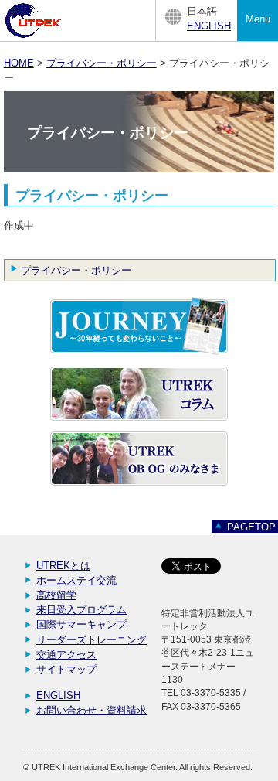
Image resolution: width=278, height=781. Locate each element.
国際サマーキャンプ (81, 624)
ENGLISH (209, 26)
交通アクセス (66, 654)
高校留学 (56, 595)
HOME (19, 63)
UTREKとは (63, 565)
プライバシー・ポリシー (101, 63)
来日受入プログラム (81, 610)
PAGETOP (251, 527)
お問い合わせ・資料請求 (91, 710)
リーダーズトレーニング (91, 640)
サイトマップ (66, 669)
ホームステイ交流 (76, 580)
